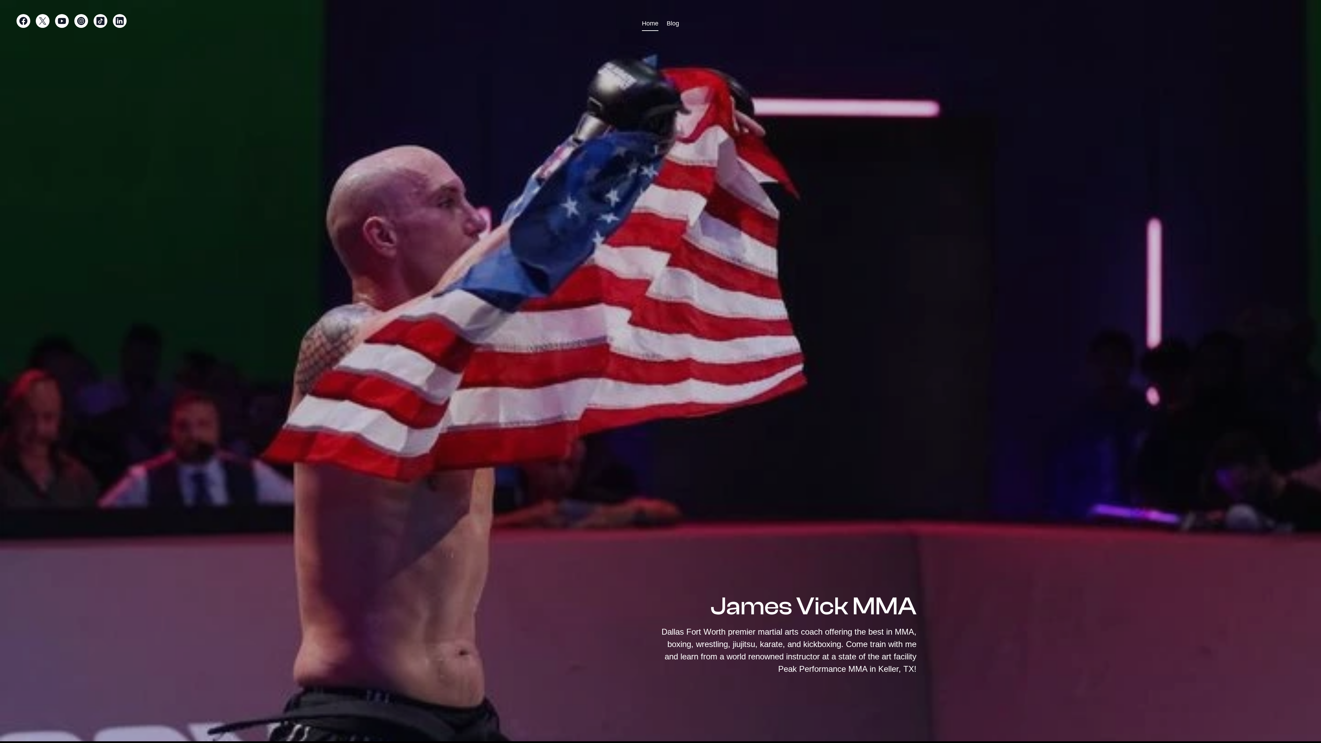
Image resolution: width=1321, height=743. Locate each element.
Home (650, 23)
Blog (673, 23)
